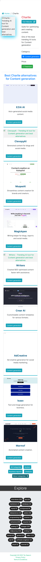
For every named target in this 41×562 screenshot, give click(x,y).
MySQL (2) (14, 508)
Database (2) (26, 504)
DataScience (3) (15, 513)
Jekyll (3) (15, 544)
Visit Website (28, 22)
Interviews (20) (16, 499)
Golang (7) (14, 526)
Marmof (20, 445)
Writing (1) (27, 531)
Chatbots (28, 472)
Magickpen (20, 231)
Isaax (20, 400)
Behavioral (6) (15, 522)
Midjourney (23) (15, 531)
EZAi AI (20, 107)
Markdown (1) (14, 504)
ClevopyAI (21, 141)
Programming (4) (15, 517)
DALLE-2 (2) (30, 535)
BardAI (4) (10, 535)
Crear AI (20, 310)
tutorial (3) (25, 544)
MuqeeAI (20, 186)
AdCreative (20, 355)
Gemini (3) (20, 535)
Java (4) (27, 499)
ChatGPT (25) (25, 526)
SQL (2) (11, 540)
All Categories (16, 467)
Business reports (15, 472)
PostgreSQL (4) (25, 508)
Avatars (27, 467)
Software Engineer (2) (24, 540)
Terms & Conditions (20, 559)
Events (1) (27, 517)
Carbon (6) (27, 513)
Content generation (14, 122)
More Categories (19, 476)
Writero (20, 265)
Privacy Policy (20, 557)
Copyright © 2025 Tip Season (20, 555)
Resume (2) (27, 522)
